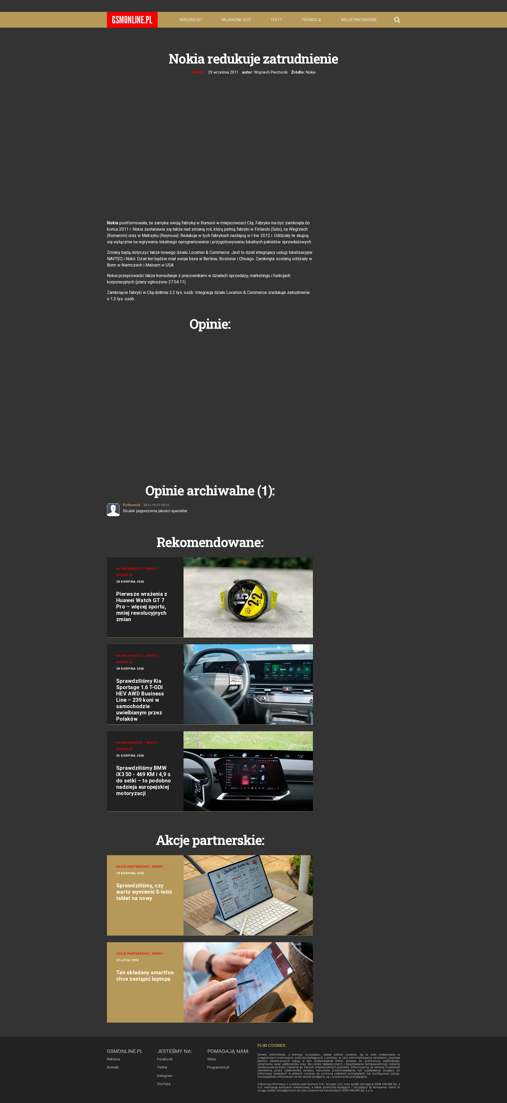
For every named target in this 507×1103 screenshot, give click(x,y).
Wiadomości (190, 20)
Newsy (197, 72)
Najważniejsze (236, 20)
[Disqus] (210, 401)
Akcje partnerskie (359, 20)
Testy (276, 20)
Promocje (312, 20)
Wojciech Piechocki (271, 72)
